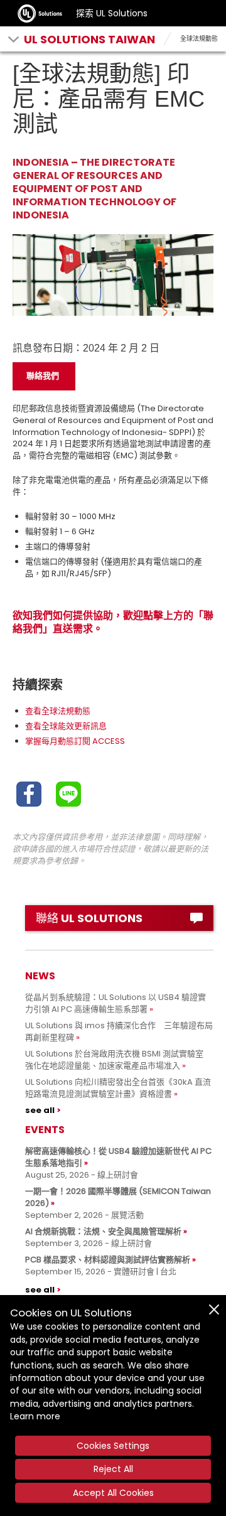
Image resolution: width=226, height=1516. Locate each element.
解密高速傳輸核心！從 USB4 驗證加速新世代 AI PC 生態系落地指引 (118, 1157)
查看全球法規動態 (57, 711)
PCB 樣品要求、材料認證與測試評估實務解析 (107, 1260)
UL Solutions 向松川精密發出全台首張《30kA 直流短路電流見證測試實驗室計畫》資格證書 (118, 1088)
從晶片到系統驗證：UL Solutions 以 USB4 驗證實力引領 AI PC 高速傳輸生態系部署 (115, 1003)
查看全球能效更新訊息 (66, 726)
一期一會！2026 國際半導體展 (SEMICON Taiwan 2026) (118, 1197)
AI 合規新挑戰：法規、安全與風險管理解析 (103, 1231)
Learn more (35, 1416)
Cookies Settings (113, 1445)
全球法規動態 (199, 38)
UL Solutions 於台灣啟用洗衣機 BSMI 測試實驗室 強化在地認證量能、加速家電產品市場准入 (118, 1060)
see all (40, 1110)
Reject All (113, 1469)
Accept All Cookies (113, 1492)
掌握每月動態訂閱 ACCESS (75, 741)
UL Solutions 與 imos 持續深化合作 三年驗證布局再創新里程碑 (119, 1031)
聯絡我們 (42, 376)
